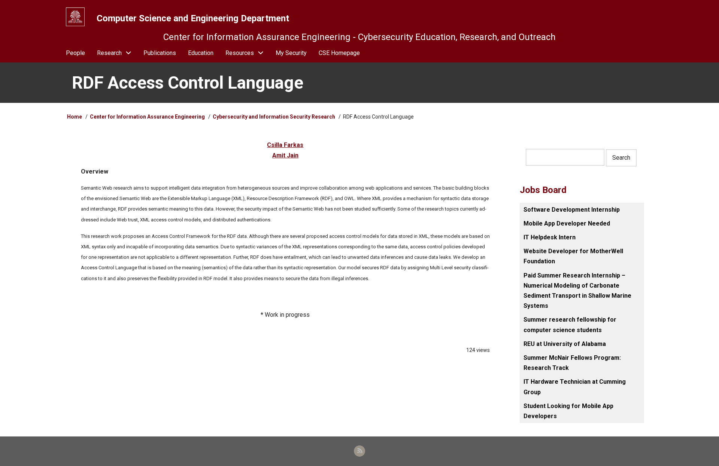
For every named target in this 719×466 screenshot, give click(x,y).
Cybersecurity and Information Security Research (274, 117)
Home (74, 117)
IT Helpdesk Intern (550, 237)
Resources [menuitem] (239, 52)
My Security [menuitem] (291, 52)
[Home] (75, 16)
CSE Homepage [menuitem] (339, 52)
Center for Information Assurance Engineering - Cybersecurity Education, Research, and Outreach (359, 37)
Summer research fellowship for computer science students (570, 324)
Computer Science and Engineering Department (193, 18)
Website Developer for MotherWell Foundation (573, 256)
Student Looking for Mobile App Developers (568, 411)
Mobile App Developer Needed (567, 223)
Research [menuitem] (109, 52)
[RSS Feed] (359, 451)
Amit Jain (285, 155)
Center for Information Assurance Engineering (147, 117)
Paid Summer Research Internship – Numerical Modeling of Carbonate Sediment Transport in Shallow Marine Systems (577, 291)
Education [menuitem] (200, 52)
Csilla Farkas (285, 144)
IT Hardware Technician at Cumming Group (575, 386)
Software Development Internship (572, 209)
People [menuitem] (75, 52)
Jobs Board (543, 190)
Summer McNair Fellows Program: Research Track (572, 362)
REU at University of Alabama (565, 343)
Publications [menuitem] (159, 52)
